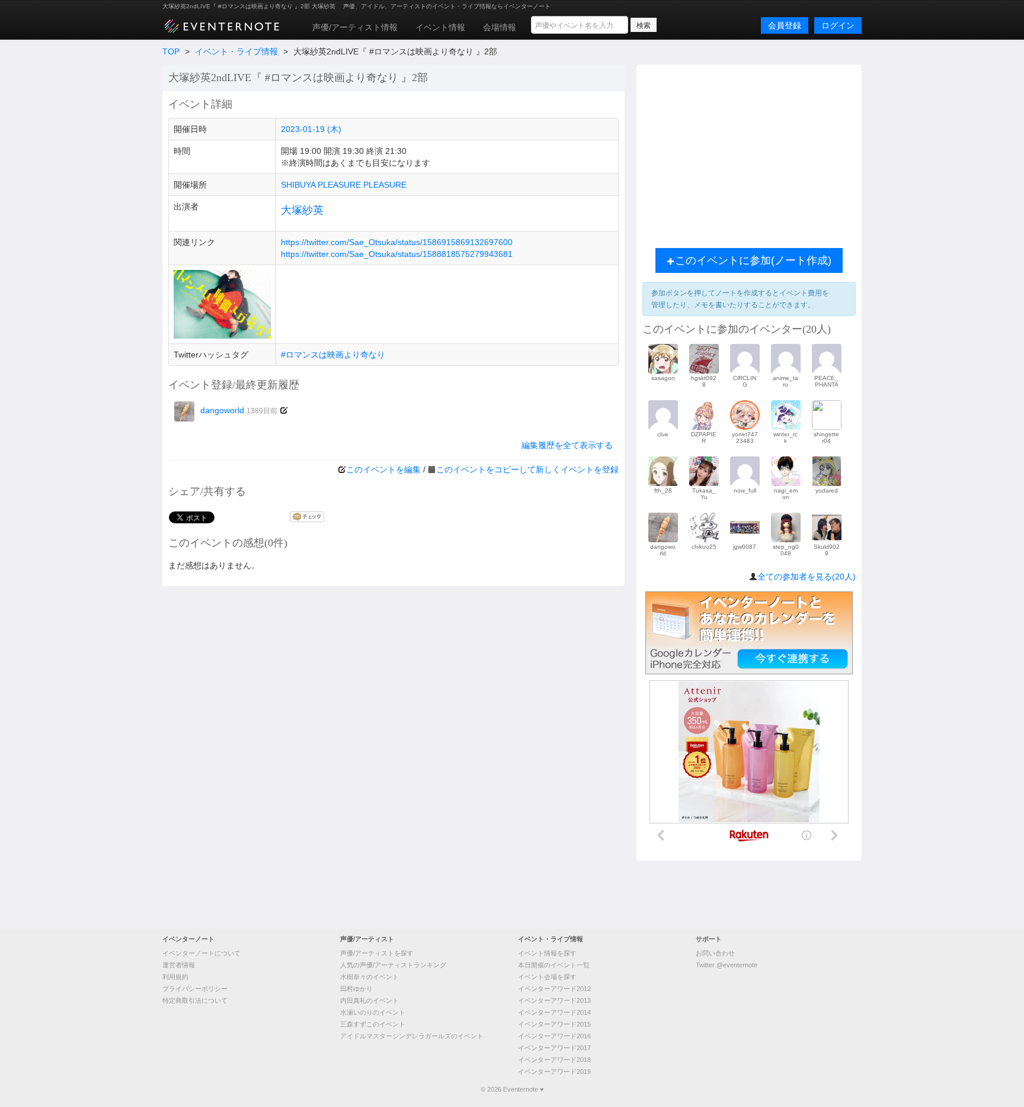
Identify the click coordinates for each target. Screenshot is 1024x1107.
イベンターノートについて (201, 953)
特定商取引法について (195, 1000)
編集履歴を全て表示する (567, 445)
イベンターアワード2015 (554, 1024)
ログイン (838, 25)
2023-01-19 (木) (311, 129)
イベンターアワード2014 (554, 1012)
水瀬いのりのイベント (372, 1012)
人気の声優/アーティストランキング (393, 964)
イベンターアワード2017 (554, 1047)
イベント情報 (440, 27)
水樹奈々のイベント (369, 976)
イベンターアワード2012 (554, 988)
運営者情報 (178, 964)
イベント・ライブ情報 (236, 51)
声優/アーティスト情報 (355, 27)
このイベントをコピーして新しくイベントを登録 (527, 469)
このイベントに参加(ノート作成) (753, 260)
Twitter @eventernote (726, 964)
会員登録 (784, 25)
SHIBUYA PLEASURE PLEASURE (344, 184)
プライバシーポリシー (195, 988)
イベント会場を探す (547, 976)
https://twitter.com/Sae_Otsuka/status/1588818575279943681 (397, 254)
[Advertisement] (749, 153)
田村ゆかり (356, 988)
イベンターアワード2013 (554, 1000)
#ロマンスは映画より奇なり (333, 354)
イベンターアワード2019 (554, 1071)
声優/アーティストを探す (377, 953)
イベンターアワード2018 (554, 1059)
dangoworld (238, 410)
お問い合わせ (715, 953)
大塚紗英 (302, 210)
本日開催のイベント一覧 (554, 964)
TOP (171, 51)
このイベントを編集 (383, 469)
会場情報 (499, 27)
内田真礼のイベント (369, 1000)
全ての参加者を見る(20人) (806, 576)
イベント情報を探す (547, 953)
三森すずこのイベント (372, 1024)
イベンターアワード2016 (554, 1036)
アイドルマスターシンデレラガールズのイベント (412, 1036)
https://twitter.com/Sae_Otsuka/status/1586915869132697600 (397, 242)
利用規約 (175, 976)
